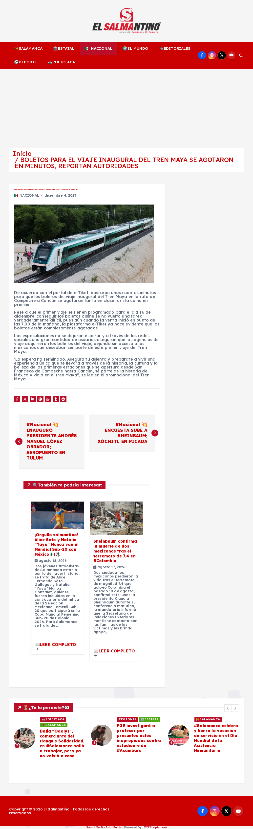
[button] (228, 708)
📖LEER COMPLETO (55, 644)
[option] (49, 738)
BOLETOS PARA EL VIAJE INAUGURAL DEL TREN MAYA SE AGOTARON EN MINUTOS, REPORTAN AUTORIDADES (124, 163)
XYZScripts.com (155, 827)
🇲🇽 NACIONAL (98, 48)
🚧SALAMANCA (28, 48)
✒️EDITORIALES (175, 48)
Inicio (22, 153)
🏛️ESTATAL (63, 48)
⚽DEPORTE (25, 62)
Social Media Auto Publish (105, 827)
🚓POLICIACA (61, 62)
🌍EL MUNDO (135, 48)
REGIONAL (128, 719)
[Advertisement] (126, 105)
